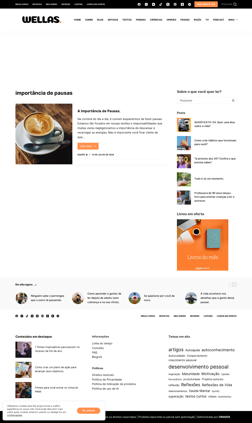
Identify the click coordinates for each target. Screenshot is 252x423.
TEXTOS (127, 19)
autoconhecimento (218, 350)
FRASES (185, 19)
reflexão (174, 385)
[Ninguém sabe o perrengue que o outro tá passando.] (21, 298)
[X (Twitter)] (167, 4)
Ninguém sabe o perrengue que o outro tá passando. (47, 298)
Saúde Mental (199, 391)
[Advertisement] (126, 57)
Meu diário (51, 4)
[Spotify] (189, 4)
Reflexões (190, 384)
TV (207, 19)
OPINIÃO (171, 19)
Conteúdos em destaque (33, 336)
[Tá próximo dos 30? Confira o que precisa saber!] (184, 161)
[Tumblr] (182, 4)
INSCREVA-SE (206, 4)
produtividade (191, 379)
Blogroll (97, 357)
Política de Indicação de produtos (114, 384)
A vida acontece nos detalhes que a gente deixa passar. (217, 298)
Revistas (37, 4)
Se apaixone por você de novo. (159, 298)
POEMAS (141, 19)
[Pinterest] (175, 4)
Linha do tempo (102, 343)
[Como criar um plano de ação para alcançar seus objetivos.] (23, 370)
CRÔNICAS (156, 19)
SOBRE (89, 19)
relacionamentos (178, 391)
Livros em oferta (96, 4)
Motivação (210, 374)
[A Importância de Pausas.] (43, 134)
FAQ (94, 352)
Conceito (98, 348)
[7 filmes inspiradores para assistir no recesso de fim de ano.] (23, 350)
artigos (176, 349)
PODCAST (218, 19)
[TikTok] (160, 4)
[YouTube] (153, 4)
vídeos (212, 396)
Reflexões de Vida (217, 385)
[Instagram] (146, 4)
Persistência (175, 379)
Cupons (78, 4)
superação (176, 396)
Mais (232, 19)
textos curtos (195, 396)
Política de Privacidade (107, 379)
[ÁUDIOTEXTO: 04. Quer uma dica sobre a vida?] (184, 125)
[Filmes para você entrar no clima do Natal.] (23, 390)
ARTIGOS (113, 19)
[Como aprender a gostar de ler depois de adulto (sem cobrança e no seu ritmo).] (78, 298)
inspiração (174, 374)
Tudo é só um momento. (209, 178)
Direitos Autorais (103, 375)
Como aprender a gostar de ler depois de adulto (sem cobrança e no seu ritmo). (104, 298)
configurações (14, 415)
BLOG (100, 19)
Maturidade (191, 374)
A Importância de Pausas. (99, 111)
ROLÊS (197, 19)
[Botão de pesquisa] (233, 100)
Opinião (225, 374)
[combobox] (203, 100)
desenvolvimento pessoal (199, 367)
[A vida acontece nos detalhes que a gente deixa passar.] (191, 298)
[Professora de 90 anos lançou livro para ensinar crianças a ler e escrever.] (184, 198)
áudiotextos (224, 396)
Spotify (215, 391)
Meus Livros (21, 4)
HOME (77, 19)
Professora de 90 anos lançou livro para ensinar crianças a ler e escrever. (214, 197)
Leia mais (89, 147)
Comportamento (197, 355)
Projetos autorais (212, 379)
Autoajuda (192, 350)
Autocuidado (177, 355)
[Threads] (37, 316)
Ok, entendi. (88, 410)
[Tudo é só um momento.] (184, 179)
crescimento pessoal (182, 360)
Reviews (66, 4)
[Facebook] (139, 4)
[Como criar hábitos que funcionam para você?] (184, 143)
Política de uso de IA (105, 388)
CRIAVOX (224, 417)
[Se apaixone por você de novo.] (135, 298)
